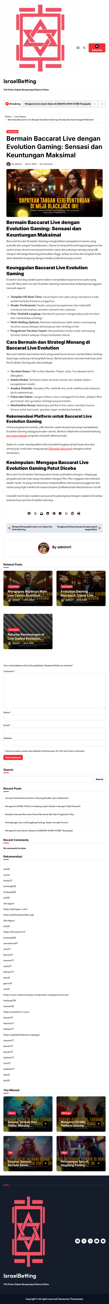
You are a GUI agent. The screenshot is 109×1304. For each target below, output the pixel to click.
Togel (64, 1152)
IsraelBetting (19, 81)
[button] (102, 104)
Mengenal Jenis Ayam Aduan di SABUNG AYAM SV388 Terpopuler (39, 830)
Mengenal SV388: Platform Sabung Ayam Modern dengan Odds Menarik (42, 806)
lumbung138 (9, 886)
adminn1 (64, 547)
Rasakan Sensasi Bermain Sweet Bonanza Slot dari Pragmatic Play (39, 814)
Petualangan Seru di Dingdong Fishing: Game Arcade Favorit (36, 822)
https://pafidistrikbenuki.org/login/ (21, 1034)
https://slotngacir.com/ (15, 909)
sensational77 (10, 943)
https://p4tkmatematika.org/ (18, 914)
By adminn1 (17, 164)
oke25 (6, 977)
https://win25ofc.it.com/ (16, 1011)
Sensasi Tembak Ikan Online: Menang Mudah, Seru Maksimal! (36, 798)
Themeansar (76, 1298)
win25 (6, 874)
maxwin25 (8, 1006)
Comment (9, 671)
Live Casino (12, 131)
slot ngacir (8, 903)
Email (7, 725)
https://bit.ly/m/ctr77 (14, 931)
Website (7, 738)
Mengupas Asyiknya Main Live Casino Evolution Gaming (27, 595)
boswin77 (8, 954)
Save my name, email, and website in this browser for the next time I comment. (45, 751)
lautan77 (7, 880)
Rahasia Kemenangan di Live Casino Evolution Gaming (26, 638)
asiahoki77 (8, 1069)
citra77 (7, 949)
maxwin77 (8, 960)
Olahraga (66, 1113)
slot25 (6, 869)
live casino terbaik (16, 435)
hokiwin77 (8, 971)
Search (8, 769)
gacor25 (7, 983)
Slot (10, 1152)
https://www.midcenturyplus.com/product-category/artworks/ (36, 994)
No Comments (46, 164)
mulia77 (7, 966)
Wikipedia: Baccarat (60, 448)
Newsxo (63, 1298)
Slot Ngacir (9, 920)
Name (7, 712)
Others (12, 1113)
